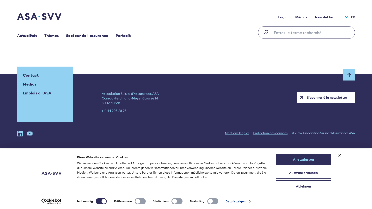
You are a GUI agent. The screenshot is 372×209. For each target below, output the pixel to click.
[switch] (140, 201)
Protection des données (270, 133)
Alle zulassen (303, 159)
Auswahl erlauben (303, 173)
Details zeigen (235, 201)
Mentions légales (237, 133)
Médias (301, 17)
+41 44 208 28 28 (114, 111)
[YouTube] (30, 133)
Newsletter (324, 17)
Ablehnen (303, 186)
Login (283, 17)
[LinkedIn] (20, 133)
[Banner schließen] (339, 155)
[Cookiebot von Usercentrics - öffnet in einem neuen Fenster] (51, 201)
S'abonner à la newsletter (327, 97)
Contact (31, 75)
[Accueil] (46, 17)
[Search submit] (267, 32)
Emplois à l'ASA (37, 93)
